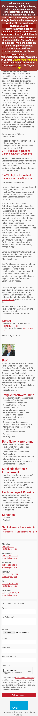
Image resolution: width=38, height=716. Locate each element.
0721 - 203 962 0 (9, 565)
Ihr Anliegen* (8, 617)
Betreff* (5, 608)
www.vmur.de (8, 299)
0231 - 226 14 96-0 (10, 593)
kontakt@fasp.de (10, 326)
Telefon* (6, 647)
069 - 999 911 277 (10, 574)
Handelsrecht (20, 532)
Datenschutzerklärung (25, 59)
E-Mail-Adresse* (9, 656)
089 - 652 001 (8, 546)
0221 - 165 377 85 (10, 583)
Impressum (9, 712)
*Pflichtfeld (7, 665)
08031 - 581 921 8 (10, 556)
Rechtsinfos (7, 532)
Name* (5, 638)
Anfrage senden (19, 695)
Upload (5, 629)
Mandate (20, 715)
